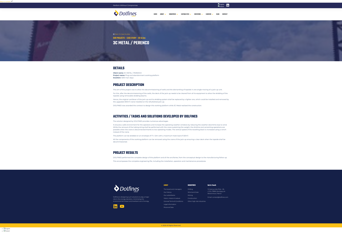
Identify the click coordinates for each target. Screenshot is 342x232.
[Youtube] (122, 206)
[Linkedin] (115, 206)
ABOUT (166, 185)
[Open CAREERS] (212, 14)
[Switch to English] (221, 4)
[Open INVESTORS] (202, 14)
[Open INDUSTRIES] (177, 14)
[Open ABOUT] (165, 14)
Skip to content (5, 1)
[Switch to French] (221, 6)
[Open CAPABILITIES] (190, 14)
